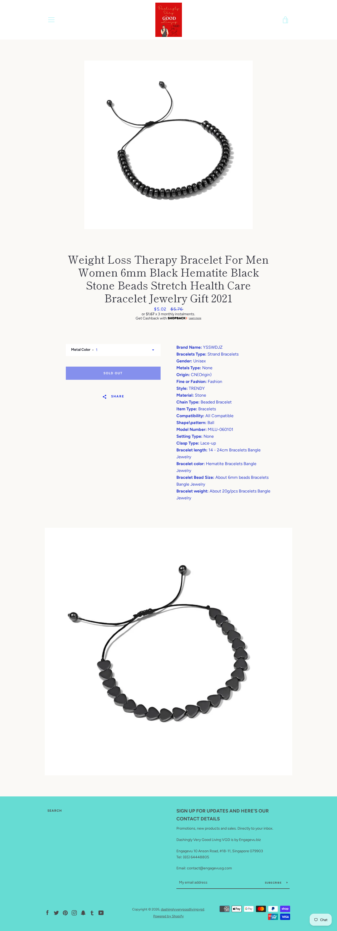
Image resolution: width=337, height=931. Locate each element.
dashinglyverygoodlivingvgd (182, 909)
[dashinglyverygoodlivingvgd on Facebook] (47, 912)
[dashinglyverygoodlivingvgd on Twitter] (56, 912)
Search (54, 810)
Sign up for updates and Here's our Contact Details (222, 815)
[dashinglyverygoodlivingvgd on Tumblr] (92, 912)
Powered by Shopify (168, 916)
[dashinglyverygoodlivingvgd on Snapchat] (83, 912)
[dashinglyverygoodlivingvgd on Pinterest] (65, 912)
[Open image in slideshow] (168, 145)
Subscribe (274, 882)
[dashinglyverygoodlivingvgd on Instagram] (74, 912)
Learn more (195, 318)
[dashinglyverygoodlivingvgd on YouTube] (101, 912)
